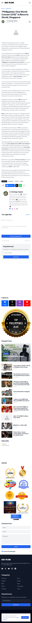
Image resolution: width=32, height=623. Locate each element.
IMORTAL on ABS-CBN (20, 425)
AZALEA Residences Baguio (21, 391)
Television (3, 589)
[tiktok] (14, 209)
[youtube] (9, 568)
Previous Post (6, 240)
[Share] (29, 21)
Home (3, 8)
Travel (18, 589)
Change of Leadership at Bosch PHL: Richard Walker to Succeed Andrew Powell (21, 383)
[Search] (29, 2)
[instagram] (12, 209)
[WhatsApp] (20, 185)
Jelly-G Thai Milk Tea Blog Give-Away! (20, 416)
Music (21, 181)
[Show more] (23, 185)
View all (27, 214)
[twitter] (17, 209)
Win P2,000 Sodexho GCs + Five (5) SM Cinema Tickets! (21, 374)
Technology (20, 586)
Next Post (27, 240)
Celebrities (8, 8)
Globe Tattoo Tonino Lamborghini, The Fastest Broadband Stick (20, 433)
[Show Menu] (2, 2)
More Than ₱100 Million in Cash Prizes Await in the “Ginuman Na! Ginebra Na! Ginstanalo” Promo (20, 408)
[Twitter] (16, 185)
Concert (17, 181)
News (18, 583)
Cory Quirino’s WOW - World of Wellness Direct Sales (21, 366)
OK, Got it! (25, 617)
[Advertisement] (16, 278)
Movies (19, 581)
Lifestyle (3, 581)
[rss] (15, 568)
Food (18, 578)
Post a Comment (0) (16, 236)
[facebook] (9, 209)
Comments (6, 445)
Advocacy (3, 578)
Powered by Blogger (9, 551)
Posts (5, 444)
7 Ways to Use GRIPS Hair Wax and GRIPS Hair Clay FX (21, 399)
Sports (3, 586)
